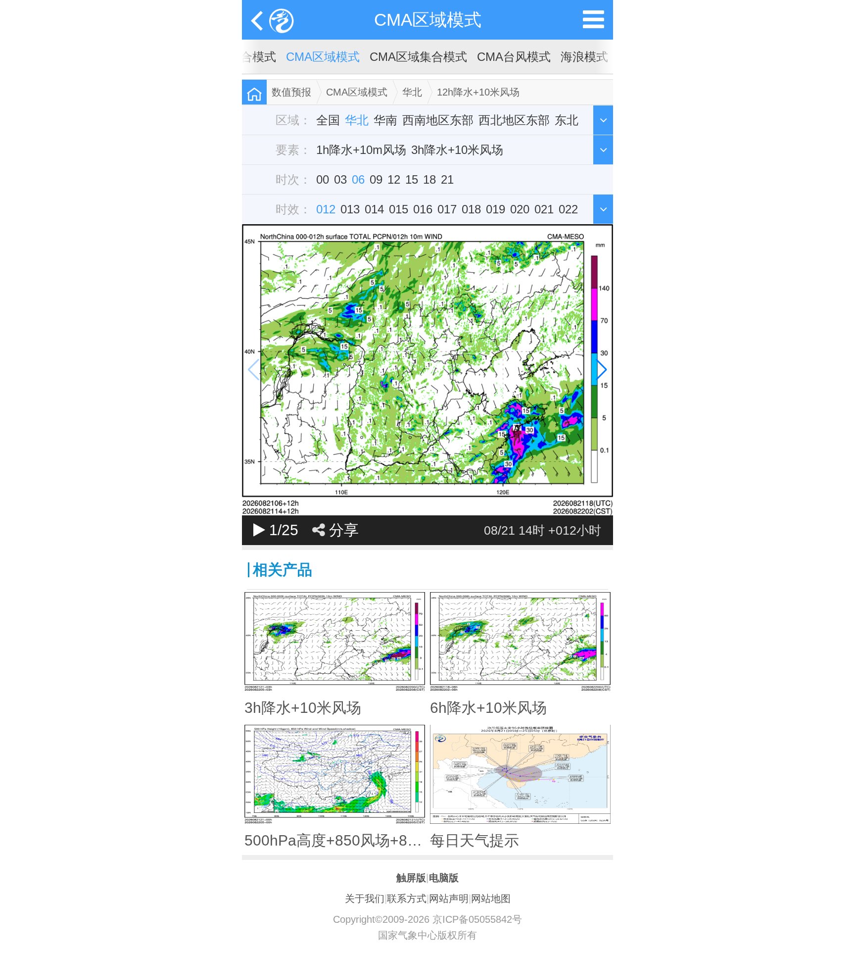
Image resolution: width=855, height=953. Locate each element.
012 (325, 209)
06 (358, 179)
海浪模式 (584, 56)
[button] (601, 370)
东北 (566, 120)
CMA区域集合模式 (418, 56)
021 (544, 209)
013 (350, 209)
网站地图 (491, 898)
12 (393, 179)
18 (429, 179)
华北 (412, 92)
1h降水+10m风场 (361, 149)
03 (340, 179)
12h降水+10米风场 (478, 92)
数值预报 (291, 92)
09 (376, 179)
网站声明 (449, 898)
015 (398, 209)
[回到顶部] (842, 936)
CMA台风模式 (514, 56)
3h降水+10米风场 (457, 149)
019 (495, 209)
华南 (385, 120)
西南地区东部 (438, 120)
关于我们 (364, 898)
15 (411, 179)
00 (322, 179)
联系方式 (407, 898)
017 (447, 209)
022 (568, 209)
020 (519, 209)
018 (471, 209)
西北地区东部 (514, 120)
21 (447, 179)
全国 (328, 120)
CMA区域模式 (427, 19)
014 (374, 209)
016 (422, 209)
